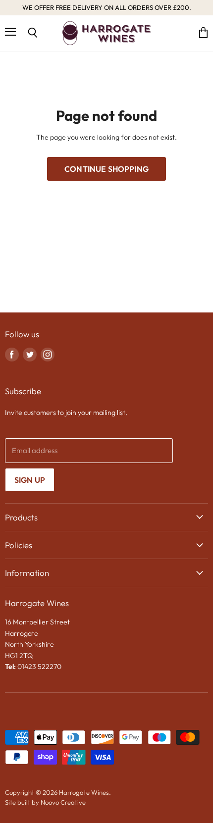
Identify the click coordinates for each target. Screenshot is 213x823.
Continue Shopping (106, 169)
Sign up (29, 480)
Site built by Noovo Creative (45, 802)
